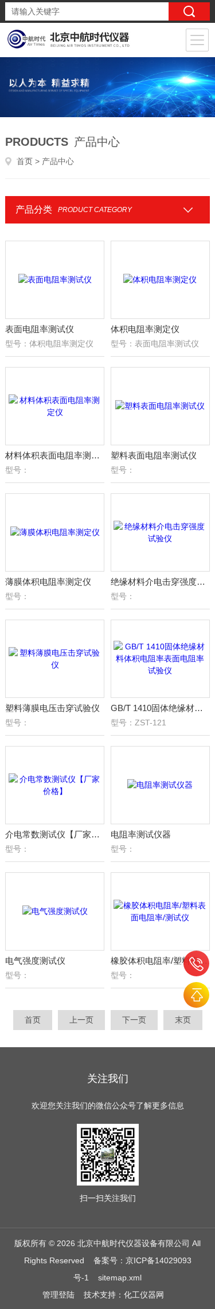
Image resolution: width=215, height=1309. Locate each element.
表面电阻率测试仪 (39, 329)
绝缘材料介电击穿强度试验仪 (160, 581)
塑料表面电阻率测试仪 (154, 455)
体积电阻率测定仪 (145, 329)
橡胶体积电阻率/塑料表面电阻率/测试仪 (160, 960)
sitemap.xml (120, 1277)
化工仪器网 (144, 1294)
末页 (183, 1019)
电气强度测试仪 (35, 960)
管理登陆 (58, 1294)
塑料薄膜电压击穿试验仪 (52, 708)
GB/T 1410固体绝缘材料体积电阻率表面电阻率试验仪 (160, 708)
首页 (25, 161)
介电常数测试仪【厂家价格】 (54, 834)
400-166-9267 (196, 963)
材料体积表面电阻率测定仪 (54, 455)
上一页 (81, 1019)
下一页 (134, 1019)
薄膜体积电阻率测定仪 (48, 581)
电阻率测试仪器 (141, 834)
